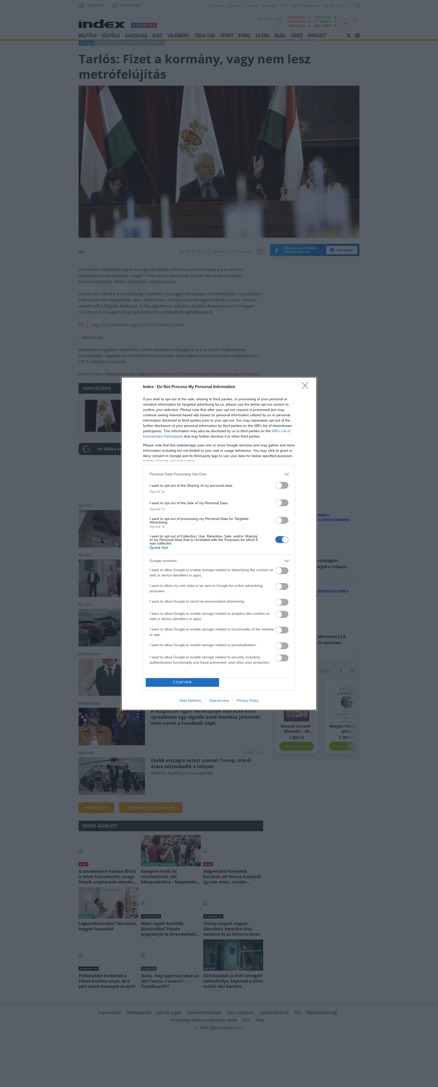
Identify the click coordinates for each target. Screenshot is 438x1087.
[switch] (281, 485)
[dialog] (219, 543)
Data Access (219, 700)
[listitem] (219, 474)
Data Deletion (190, 700)
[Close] (307, 387)
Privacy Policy (248, 700)
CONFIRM (182, 682)
